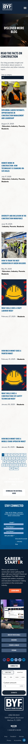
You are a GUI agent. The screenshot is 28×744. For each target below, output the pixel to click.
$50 (11, 677)
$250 (23, 677)
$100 (17, 677)
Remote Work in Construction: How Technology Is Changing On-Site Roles (12, 167)
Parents (22, 126)
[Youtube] (8, 659)
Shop (5, 736)
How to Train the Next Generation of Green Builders (13, 262)
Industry (14, 126)
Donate (14, 692)
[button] (25, 8)
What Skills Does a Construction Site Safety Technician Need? (11, 396)
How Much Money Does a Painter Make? (11, 352)
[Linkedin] (23, 659)
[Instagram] (16, 659)
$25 (5, 677)
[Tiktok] (19, 659)
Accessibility (17, 740)
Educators (6, 126)
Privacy (9, 740)
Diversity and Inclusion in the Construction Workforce (13, 217)
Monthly (20, 672)
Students (5, 129)
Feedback (13, 736)
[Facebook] (4, 659)
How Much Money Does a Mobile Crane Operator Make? (13, 440)
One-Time (8, 672)
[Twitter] (12, 659)
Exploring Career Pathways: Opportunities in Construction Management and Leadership (13, 114)
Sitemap (21, 736)
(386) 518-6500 (14, 715)
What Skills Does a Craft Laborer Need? (11, 309)
